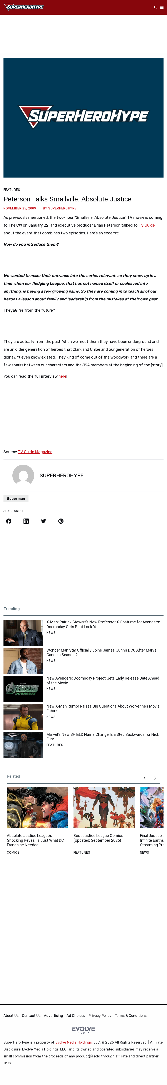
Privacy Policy (100, 1016)
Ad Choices (76, 1016)
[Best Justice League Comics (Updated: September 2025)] (104, 807)
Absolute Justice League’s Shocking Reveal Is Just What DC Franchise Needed (35, 840)
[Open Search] (156, 7)
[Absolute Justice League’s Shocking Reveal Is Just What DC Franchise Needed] (37, 807)
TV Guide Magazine (35, 451)
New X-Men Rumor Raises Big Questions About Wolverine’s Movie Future (103, 708)
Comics (13, 852)
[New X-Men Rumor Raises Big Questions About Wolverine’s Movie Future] (23, 717)
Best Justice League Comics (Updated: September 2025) (98, 838)
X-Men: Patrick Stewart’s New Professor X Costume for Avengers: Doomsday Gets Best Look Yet (103, 624)
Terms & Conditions (131, 1016)
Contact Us (31, 1016)
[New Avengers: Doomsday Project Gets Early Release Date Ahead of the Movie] (23, 689)
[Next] (155, 778)
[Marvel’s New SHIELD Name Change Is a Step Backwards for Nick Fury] (23, 745)
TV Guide (147, 225)
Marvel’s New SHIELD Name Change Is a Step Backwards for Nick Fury (103, 736)
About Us (10, 1016)
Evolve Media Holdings (73, 1042)
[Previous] (144, 778)
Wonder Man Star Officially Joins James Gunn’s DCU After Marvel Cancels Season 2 (102, 652)
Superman (16, 499)
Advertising (53, 1016)
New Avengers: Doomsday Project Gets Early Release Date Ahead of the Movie (103, 680)
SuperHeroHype (62, 208)
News (51, 632)
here (62, 376)
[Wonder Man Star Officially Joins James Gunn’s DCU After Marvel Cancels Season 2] (23, 661)
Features (11, 189)
